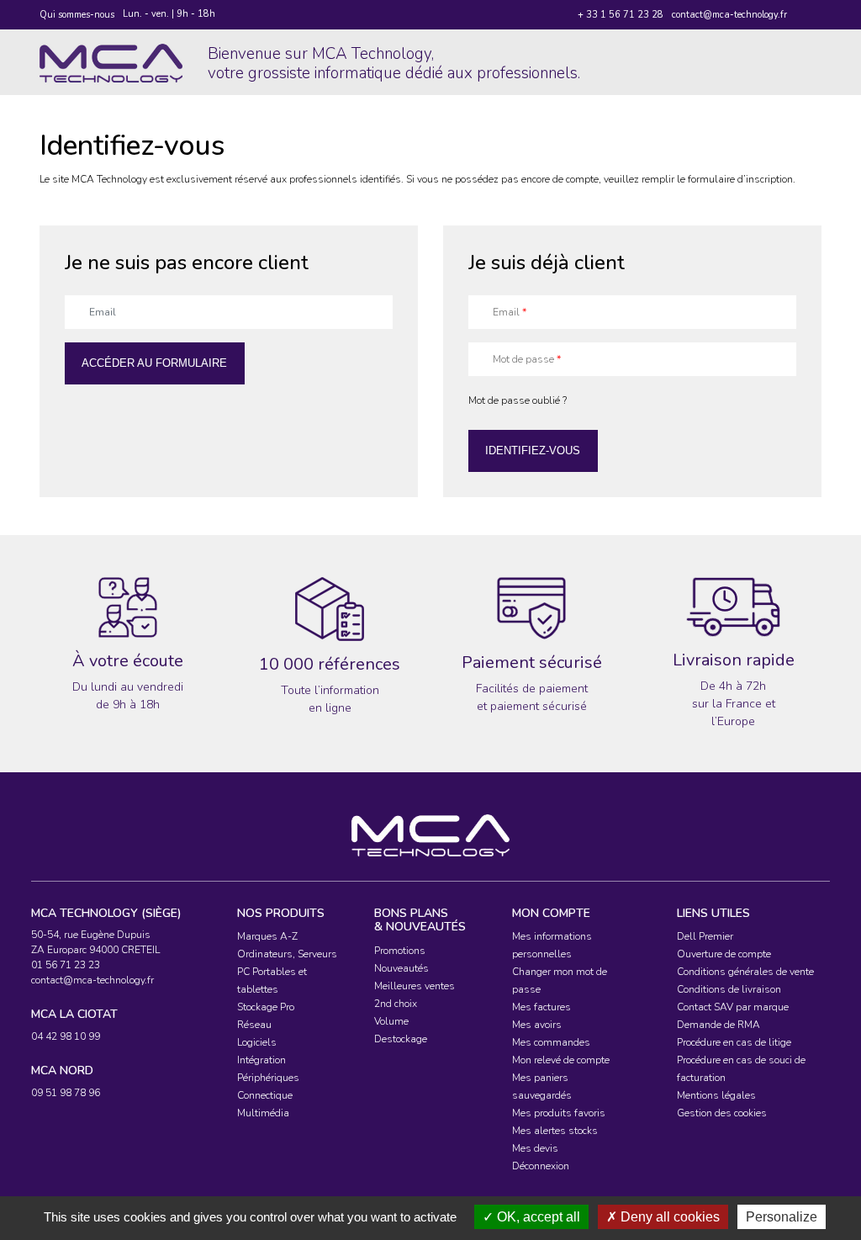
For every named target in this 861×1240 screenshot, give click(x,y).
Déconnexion (540, 1166)
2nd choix (395, 1003)
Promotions (399, 950)
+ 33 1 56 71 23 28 (620, 14)
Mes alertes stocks (555, 1130)
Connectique (265, 1095)
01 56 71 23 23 (65, 965)
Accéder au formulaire (154, 363)
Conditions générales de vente (745, 971)
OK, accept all (537, 1217)
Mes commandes (551, 1042)
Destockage (400, 1039)
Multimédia (263, 1113)
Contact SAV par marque (733, 1007)
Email (509, 312)
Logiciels (257, 1042)
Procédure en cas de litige (734, 1042)
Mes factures (541, 1007)
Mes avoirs (537, 1024)
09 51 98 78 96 (65, 1093)
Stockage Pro (265, 1007)
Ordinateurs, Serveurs (287, 954)
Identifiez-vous (532, 450)
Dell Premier (705, 936)
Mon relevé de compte (561, 1060)
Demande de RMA (718, 1024)
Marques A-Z (267, 936)
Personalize (781, 1217)
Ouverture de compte (724, 954)
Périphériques (268, 1077)
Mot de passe (527, 359)
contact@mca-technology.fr (729, 14)
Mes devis (535, 1148)
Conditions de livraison (729, 989)
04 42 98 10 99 (65, 1036)
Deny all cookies (668, 1217)
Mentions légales (716, 1095)
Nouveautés (401, 968)
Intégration (261, 1060)
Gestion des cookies (722, 1113)
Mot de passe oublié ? (517, 400)
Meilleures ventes (414, 986)
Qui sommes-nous (77, 14)
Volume (391, 1021)
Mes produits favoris (558, 1113)
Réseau (254, 1024)
